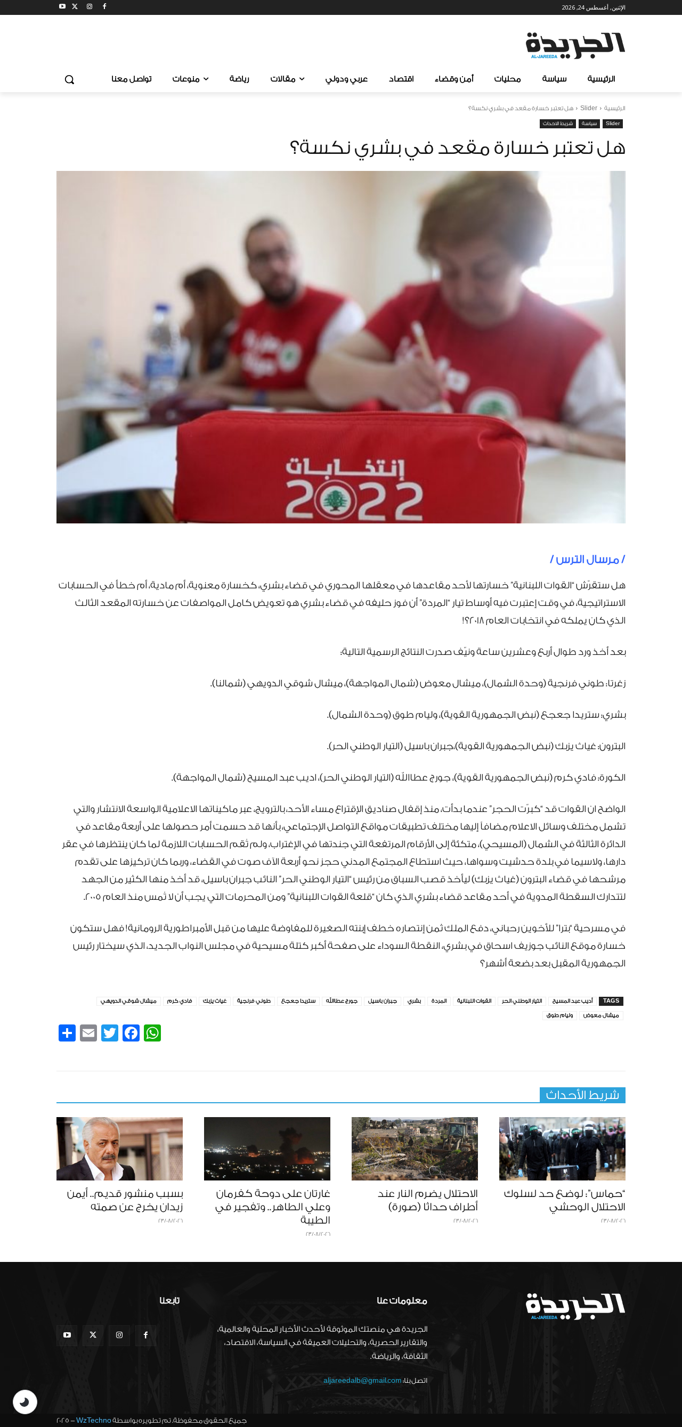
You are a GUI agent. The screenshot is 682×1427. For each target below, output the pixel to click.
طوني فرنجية (254, 1001)
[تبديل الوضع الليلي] (25, 1402)
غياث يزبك (214, 1001)
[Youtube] (62, 8)
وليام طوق (560, 1015)
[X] (75, 8)
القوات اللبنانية (474, 1001)
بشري (414, 1001)
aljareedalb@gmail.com (362, 1380)
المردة (439, 1001)
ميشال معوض (601, 1015)
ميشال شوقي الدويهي (129, 1001)
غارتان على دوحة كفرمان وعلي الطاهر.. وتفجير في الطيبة (272, 1207)
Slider (588, 108)
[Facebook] (104, 8)
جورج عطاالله (342, 1001)
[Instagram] (90, 8)
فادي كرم (179, 1001)
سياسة (589, 123)
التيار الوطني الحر (522, 1001)
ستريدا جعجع (298, 1001)
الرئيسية (615, 108)
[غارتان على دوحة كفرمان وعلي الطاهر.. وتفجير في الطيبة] (267, 1148)
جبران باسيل (382, 1001)
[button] (69, 79)
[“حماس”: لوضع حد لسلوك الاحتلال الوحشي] (562, 1148)
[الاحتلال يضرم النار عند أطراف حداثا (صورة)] (415, 1148)
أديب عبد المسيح (572, 1001)
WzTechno (93, 1420)
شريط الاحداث (558, 123)
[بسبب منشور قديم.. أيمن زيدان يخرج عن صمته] (119, 1148)
